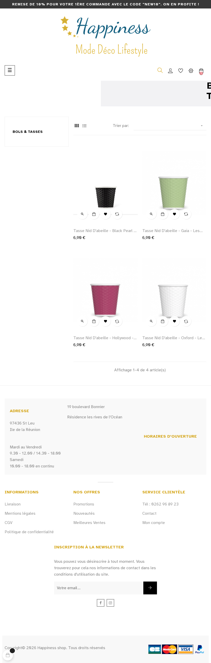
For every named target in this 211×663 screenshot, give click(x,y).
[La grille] (76, 126)
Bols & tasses (28, 132)
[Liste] (84, 126)
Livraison (13, 504)
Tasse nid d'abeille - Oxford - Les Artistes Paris (173, 337)
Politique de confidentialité (29, 532)
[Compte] (170, 70)
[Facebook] (100, 603)
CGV (8, 522)
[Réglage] (191, 70)
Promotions (83, 504)
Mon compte (153, 522)
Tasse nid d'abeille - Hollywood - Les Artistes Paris (103, 337)
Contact (149, 513)
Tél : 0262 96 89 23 (160, 504)
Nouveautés (84, 513)
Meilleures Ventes (89, 522)
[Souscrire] (150, 588)
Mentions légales (20, 513)
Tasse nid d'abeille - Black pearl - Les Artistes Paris (104, 230)
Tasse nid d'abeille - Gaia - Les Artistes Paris (171, 230)
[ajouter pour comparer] (117, 214)
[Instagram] (110, 603)
